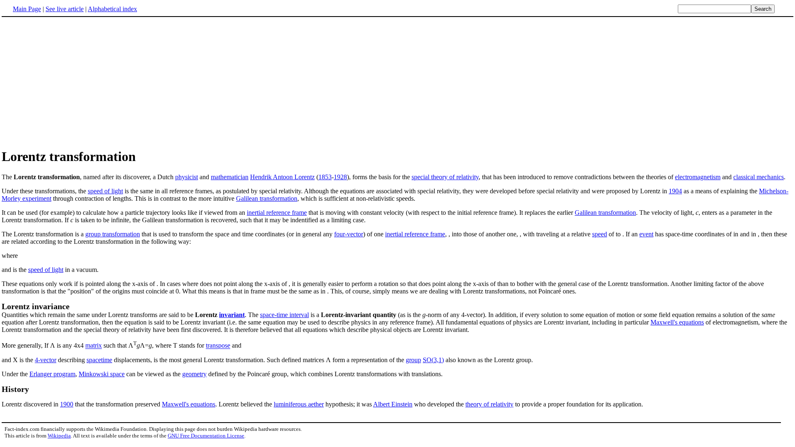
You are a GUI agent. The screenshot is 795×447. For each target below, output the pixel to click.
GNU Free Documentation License (206, 436)
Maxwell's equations (677, 322)
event (646, 234)
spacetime (99, 359)
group (413, 359)
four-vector (348, 234)
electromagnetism (697, 176)
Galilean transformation (266, 198)
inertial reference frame (277, 212)
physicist (186, 176)
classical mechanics (758, 176)
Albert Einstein (392, 404)
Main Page (27, 8)
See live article (65, 8)
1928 (340, 176)
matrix (93, 345)
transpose (218, 345)
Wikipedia (59, 436)
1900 (66, 404)
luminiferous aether (299, 404)
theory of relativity (489, 404)
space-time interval (284, 314)
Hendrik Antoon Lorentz (282, 176)
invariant (232, 314)
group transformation (112, 234)
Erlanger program (52, 373)
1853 (325, 176)
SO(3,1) (433, 359)
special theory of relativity (445, 176)
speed (599, 234)
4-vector (45, 359)
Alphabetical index (112, 8)
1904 (675, 191)
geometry (194, 373)
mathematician (229, 176)
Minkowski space (102, 373)
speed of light (105, 191)
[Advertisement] (397, 82)
